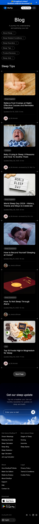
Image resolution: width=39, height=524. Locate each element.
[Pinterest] (36, 515)
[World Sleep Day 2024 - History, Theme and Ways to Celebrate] (19, 185)
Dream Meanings (7, 436)
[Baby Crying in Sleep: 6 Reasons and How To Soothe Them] (19, 136)
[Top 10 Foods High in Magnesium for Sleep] (19, 332)
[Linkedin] (33, 515)
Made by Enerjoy (7, 475)
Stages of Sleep (26, 436)
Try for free (26, 8)
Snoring (23, 440)
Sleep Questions (10, 248)
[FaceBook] (27, 515)
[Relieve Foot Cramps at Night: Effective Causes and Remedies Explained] (19, 84)
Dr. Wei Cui (31, 167)
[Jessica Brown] (6, 265)
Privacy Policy (25, 468)
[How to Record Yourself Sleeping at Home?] (19, 234)
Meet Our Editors (7, 471)
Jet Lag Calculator (8, 457)
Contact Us (5, 489)
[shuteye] (8, 8)
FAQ (3, 485)
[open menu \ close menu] (34, 8)
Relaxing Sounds (7, 440)
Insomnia (24, 443)
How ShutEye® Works (9, 468)
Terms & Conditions (27, 471)
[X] (30, 515)
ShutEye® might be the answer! (19, 3)
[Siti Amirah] (6, 118)
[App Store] (9, 501)
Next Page (20, 374)
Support (4, 482)
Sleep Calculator (7, 443)
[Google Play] (9, 506)
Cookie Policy (25, 475)
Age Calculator (7, 453)
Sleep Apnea (25, 447)
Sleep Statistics (7, 450)
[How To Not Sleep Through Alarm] (19, 283)
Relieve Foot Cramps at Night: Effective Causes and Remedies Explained (19, 105)
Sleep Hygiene (10, 99)
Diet (6, 346)
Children (7, 150)
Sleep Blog (5, 447)
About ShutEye (7, 478)
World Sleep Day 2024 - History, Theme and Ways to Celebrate (19, 204)
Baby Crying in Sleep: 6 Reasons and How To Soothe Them (19, 155)
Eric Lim (30, 216)
